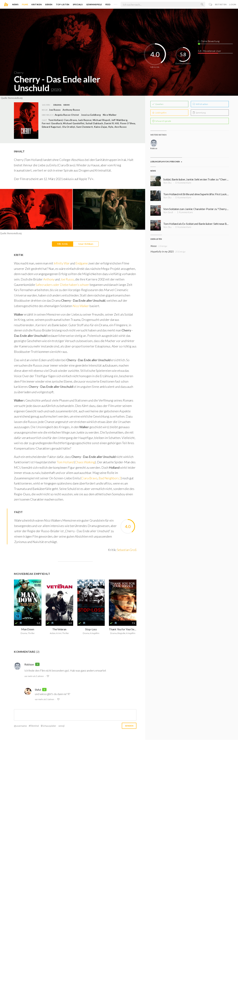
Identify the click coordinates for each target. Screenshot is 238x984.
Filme (25, 4)
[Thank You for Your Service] (122, 600)
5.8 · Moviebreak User (209, 50)
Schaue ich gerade (163, 121)
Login (232, 4)
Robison (29, 664)
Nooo (153, 245)
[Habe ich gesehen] (16, 623)
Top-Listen (62, 4)
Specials (78, 4)
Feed (107, 4)
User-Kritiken (85, 243)
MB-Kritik (62, 243)
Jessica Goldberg (91, 114)
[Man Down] (27, 600)
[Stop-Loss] (91, 600)
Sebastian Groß (126, 550)
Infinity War (62, 263)
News (15, 4)
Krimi (66, 105)
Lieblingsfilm (161, 112)
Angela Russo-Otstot (67, 114)
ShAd (38, 689)
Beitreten (221, 4)
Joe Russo (67, 279)
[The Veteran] (59, 600)
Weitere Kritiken (158, 135)
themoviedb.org (15, 98)
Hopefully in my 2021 (162, 251)
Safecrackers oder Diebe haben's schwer (62, 285)
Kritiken (37, 4)
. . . (115, 3)
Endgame (81, 263)
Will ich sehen (201, 104)
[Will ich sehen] (20, 623)
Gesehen (159, 104)
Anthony (49, 279)
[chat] (210, 4)
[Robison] (153, 143)
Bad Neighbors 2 (110, 478)
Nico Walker (110, 114)
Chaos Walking (85, 462)
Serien (48, 4)
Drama (57, 105)
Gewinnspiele (94, 4)
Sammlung (200, 112)
